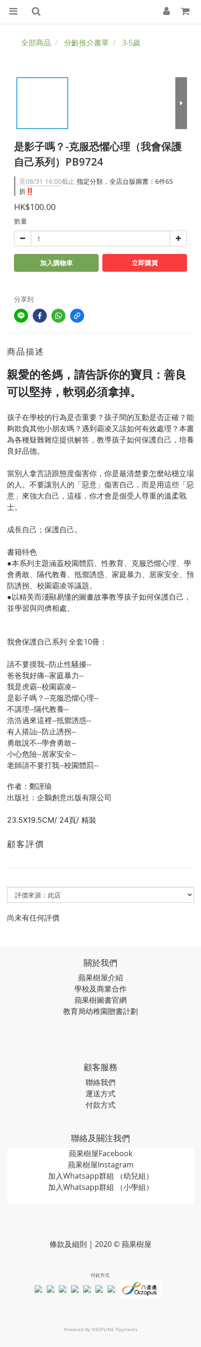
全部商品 (36, 42)
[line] (21, 316)
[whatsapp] (58, 316)
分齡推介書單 (86, 42)
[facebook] (40, 316)
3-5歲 (131, 42)
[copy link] (77, 316)
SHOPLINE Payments (114, 1329)
